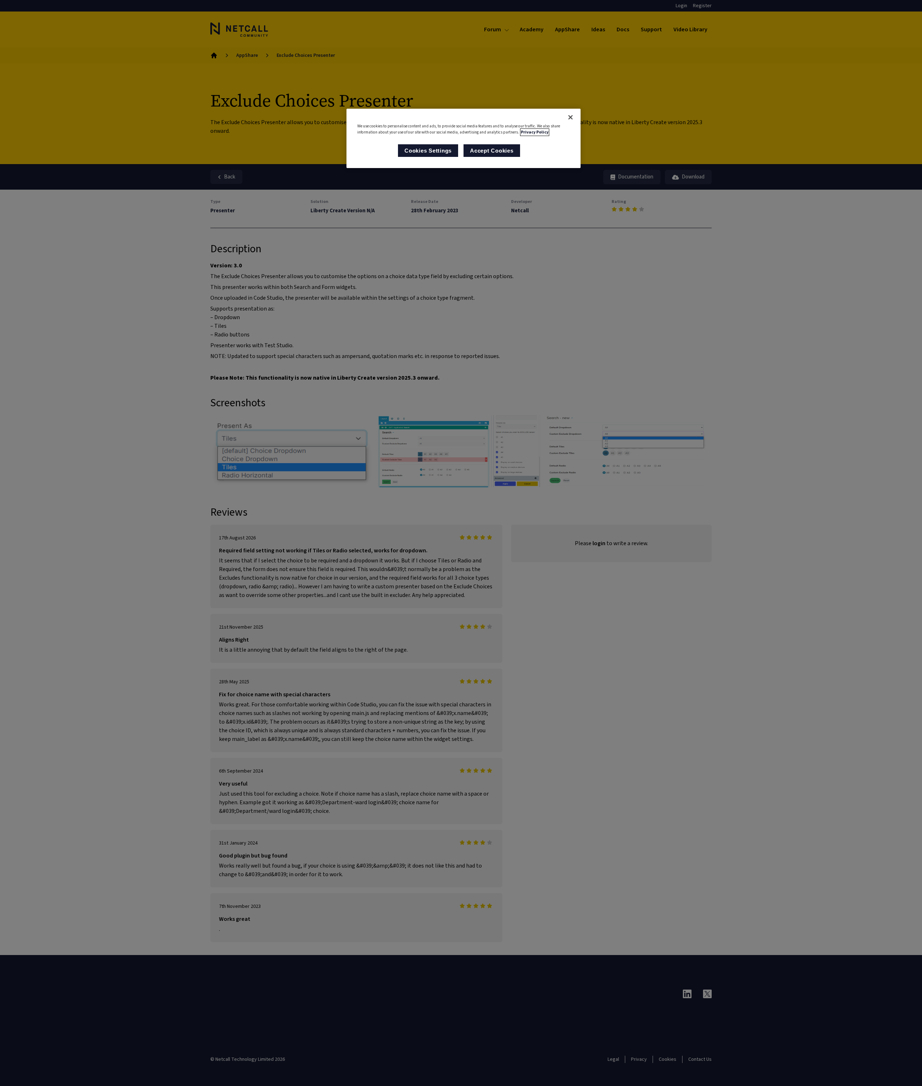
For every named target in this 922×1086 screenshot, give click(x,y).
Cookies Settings (428, 151)
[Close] (570, 117)
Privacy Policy (535, 132)
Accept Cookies (492, 151)
